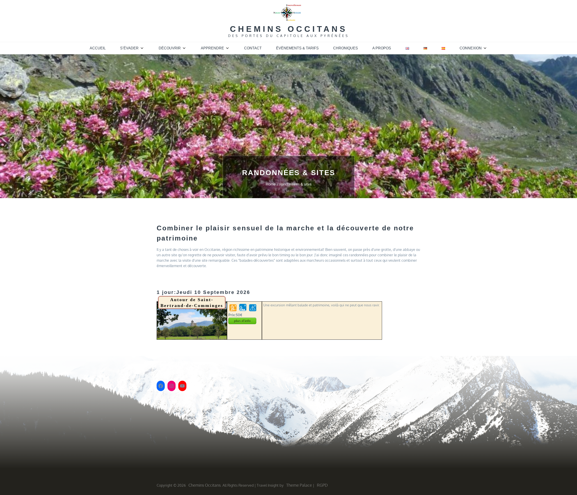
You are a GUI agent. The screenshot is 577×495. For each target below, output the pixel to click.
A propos (381, 48)
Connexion (471, 48)
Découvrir (170, 48)
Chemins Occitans (288, 29)
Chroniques (345, 48)
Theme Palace (299, 485)
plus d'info (242, 321)
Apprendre (212, 48)
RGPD (322, 485)
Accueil (98, 48)
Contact (253, 48)
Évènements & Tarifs (297, 48)
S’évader (129, 48)
